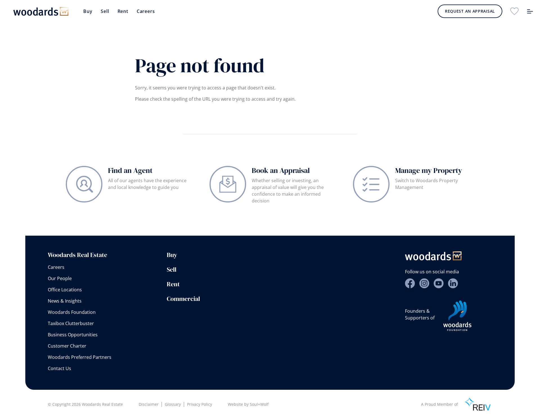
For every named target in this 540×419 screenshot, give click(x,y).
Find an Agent (130, 170)
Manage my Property (428, 170)
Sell (105, 11)
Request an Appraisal (470, 11)
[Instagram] (424, 283)
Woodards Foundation (72, 312)
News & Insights (65, 301)
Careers (146, 11)
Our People (60, 278)
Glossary (173, 404)
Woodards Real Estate (77, 255)
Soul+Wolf (259, 404)
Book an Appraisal (281, 170)
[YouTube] (439, 283)
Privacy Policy (199, 404)
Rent (123, 11)
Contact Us (59, 368)
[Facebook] (410, 283)
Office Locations (65, 290)
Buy (87, 11)
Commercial (183, 298)
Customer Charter (67, 346)
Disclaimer (149, 404)
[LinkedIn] (453, 283)
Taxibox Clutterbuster (71, 323)
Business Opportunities (73, 335)
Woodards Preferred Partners (79, 357)
